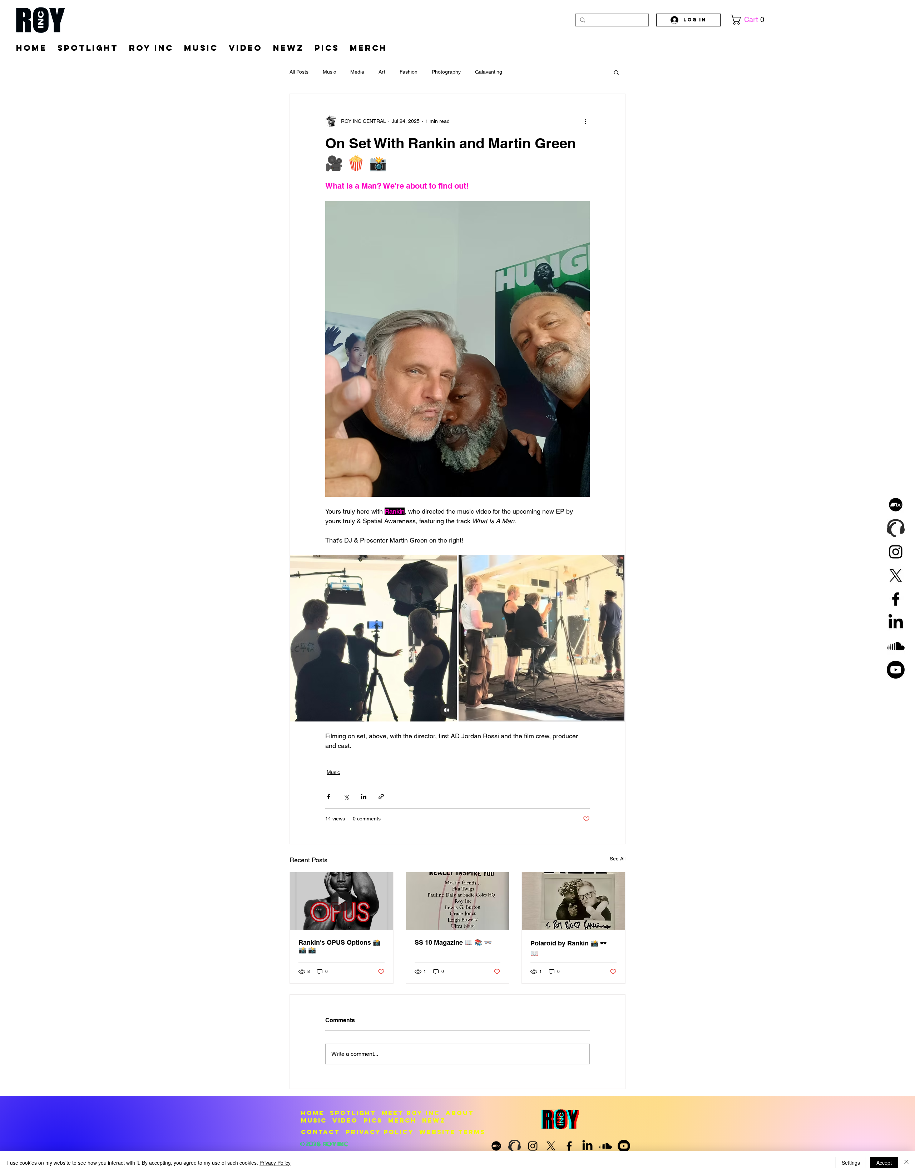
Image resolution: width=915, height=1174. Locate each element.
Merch (402, 1120)
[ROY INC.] (341, 901)
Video (345, 1120)
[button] (751, 20)
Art (382, 72)
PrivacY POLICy (380, 1132)
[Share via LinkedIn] (363, 796)
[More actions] (585, 121)
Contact (320, 1132)
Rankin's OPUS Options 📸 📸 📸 (339, 946)
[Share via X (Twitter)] (346, 796)
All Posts (299, 72)
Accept (884, 1162)
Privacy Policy (275, 1162)
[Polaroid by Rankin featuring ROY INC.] (573, 901)
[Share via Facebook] (328, 796)
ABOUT (460, 1113)
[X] (896, 575)
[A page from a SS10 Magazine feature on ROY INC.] (457, 901)
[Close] (906, 1162)
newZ (434, 1120)
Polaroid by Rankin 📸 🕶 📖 (568, 948)
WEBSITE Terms (452, 1132)
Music (329, 72)
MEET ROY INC (411, 1113)
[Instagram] (896, 552)
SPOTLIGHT (353, 1113)
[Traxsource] (896, 528)
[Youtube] (896, 670)
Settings (851, 1162)
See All (617, 858)
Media (357, 72)
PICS (372, 1120)
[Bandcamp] (896, 505)
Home (312, 1113)
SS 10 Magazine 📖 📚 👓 (453, 942)
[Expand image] (373, 638)
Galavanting (488, 72)
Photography (446, 72)
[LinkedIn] (896, 622)
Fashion (408, 72)
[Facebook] (896, 599)
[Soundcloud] (896, 646)
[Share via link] (381, 796)
